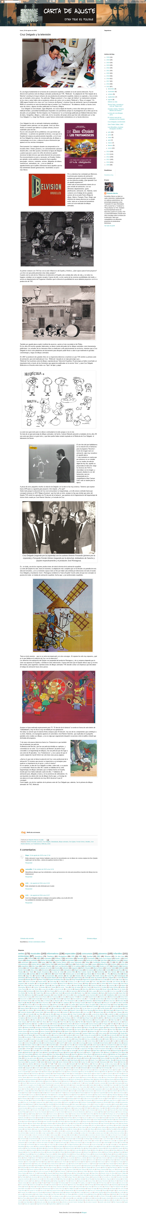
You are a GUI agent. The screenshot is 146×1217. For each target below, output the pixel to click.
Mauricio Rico (122, 1150)
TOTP (49, 1064)
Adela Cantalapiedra (92, 993)
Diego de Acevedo (112, 1035)
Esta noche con (24, 998)
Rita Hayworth (49, 1173)
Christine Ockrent (35, 1087)
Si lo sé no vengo (114, 991)
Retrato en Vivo (33, 1173)
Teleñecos (87, 1064)
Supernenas (82, 1181)
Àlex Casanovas (117, 1202)
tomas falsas (26, 1202)
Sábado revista (22, 1182)
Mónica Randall (67, 1020)
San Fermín (62, 1177)
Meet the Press (29, 1152)
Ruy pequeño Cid (33, 1062)
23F (125, 1067)
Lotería (34, 1050)
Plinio (57, 1169)
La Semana (36, 1048)
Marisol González (32, 1018)
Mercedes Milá (122, 1000)
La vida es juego (53, 1135)
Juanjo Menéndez (113, 1127)
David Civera (90, 1092)
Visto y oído (120, 1192)
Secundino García (121, 1177)
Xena (100, 1066)
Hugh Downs (66, 998)
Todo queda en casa (32, 1190)
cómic (83, 1198)
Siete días (123, 1062)
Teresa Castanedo (58, 1186)
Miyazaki (66, 1056)
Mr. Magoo (66, 1156)
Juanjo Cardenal (102, 1127)
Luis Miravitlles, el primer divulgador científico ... (115, 128)
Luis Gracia (87, 1016)
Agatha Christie (70, 1006)
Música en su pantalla (69, 1157)
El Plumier (62, 1098)
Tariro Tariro (43, 1184)
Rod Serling (77, 1173)
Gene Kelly (38, 1043)
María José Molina (54, 1054)
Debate (40, 1094)
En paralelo (117, 1104)
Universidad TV (49, 1192)
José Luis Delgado (84, 1125)
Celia (97, 1085)
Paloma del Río (75, 1163)
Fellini (106, 1108)
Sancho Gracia (103, 991)
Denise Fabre (47, 1094)
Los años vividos (87, 1140)
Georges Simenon (52, 1115)
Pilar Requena (114, 1167)
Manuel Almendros (87, 1000)
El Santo (78, 1098)
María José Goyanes (41, 1054)
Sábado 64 (114, 1181)
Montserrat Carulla (42, 1156)
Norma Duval (88, 1020)
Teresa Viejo (88, 1186)
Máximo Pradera (56, 1157)
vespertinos (24, 966)
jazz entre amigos (51, 1200)
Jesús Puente (22, 989)
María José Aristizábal (53, 1150)
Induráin (104, 1117)
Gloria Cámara (92, 1115)
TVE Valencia (112, 1182)
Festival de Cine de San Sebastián (37, 1112)
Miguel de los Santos (120, 989)
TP (54, 1064)
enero (110, 148)
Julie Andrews (102, 1046)
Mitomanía (21, 991)
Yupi (113, 1196)
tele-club (114, 1200)
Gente (61, 977)
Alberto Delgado (99, 1027)
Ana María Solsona (93, 1029)
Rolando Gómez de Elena (108, 1173)
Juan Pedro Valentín (81, 1127)
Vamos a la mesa (27, 1025)
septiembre (111, 97)
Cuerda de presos (89, 1090)
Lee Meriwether (111, 1136)
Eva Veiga (31, 1041)
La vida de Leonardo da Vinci (39, 1135)
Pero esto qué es (61, 991)
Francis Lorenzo (53, 1113)
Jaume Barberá (28, 1121)
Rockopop (69, 1173)
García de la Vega (91, 960)
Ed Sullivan (62, 981)
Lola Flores (116, 1138)
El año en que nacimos (120, 1098)
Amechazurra (34, 1073)
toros (33, 1202)
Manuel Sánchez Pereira (71, 1146)
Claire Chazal (96, 1087)
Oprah (70, 1161)
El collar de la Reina (36, 1100)
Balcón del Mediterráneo (77, 1079)
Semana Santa (56, 1023)
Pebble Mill (37, 1165)
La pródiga (75, 1133)
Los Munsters (56, 1000)
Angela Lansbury (48, 1075)
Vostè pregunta (29, 1194)
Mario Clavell (48, 1052)
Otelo (84, 1161)
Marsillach (42, 1018)
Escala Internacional (39, 1106)
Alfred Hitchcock (95, 1071)
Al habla (39, 1071)
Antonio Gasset (22, 1031)
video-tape (50, 1202)
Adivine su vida (112, 102)
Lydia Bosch (81, 1050)
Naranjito (123, 1157)
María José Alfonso (120, 1052)
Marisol (40, 1148)
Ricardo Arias (28, 1023)
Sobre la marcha (24, 1181)
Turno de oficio (34, 1066)
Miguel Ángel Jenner (47, 1154)
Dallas (38, 1092)
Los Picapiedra (65, 1140)
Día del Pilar (124, 1096)
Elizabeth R (31, 1104)
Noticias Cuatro (102, 1159)
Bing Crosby (58, 1081)
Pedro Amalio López (82, 964)
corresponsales (50, 976)
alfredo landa (108, 1066)
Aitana (116, 1069)
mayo (110, 137)
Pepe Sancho (122, 1058)
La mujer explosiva (46, 1133)
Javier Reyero (61, 1121)
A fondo (121, 979)
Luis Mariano (61, 1144)
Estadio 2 (107, 1039)
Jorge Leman (115, 1123)
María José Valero (65, 1150)
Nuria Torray (98, 1020)
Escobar (100, 1039)
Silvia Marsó (97, 1179)
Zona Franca (23, 1198)
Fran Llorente (106, 1041)
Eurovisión (91, 958)
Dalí (43, 1092)
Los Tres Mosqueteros (68, 1000)
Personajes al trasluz (51, 1167)
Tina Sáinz (31, 993)
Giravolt (73, 1115)
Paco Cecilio (110, 1161)
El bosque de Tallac (23, 1100)
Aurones (49, 1079)
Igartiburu (123, 987)
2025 (108, 60)
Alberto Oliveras (110, 1027)
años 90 (47, 1198)
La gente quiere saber (118, 1131)
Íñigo (50, 962)
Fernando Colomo (37, 1110)
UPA (110, 1190)
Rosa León (61, 1175)
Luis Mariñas (30, 983)
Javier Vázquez (117, 1012)
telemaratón (84, 1067)
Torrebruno (38, 976)
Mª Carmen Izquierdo (113, 1056)
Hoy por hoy (85, 1117)
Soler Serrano (112, 972)
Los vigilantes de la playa (59, 1142)
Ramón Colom (84, 1060)
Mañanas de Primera (116, 1054)
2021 (108, 70)
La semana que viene (100, 1133)
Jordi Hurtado (30, 968)
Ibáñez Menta (106, 981)
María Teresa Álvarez (86, 1054)
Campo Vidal (56, 995)
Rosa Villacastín (112, 1175)
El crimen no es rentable (59, 1100)
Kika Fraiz (111, 1129)
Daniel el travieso (50, 1092)
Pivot (40, 1060)
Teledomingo (114, 1184)
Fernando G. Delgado (50, 1110)
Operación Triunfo (61, 1161)
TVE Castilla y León (83, 1182)
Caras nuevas (103, 1031)
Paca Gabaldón (66, 1058)
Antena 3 (58, 958)
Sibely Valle (80, 1179)
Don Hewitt (56, 1010)
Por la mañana (76, 966)
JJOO (86, 977)
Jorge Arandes (95, 1123)
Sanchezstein (46, 1023)
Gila (68, 1115)
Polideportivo (89, 1021)
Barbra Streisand (100, 1079)
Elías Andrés (58, 1104)
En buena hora (97, 1104)
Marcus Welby (112, 1146)
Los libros (96, 1140)
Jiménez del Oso (123, 1121)
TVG (123, 962)
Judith (121, 1127)
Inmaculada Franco (113, 1117)
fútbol (31, 1200)
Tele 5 (83, 1184)
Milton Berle (67, 1154)
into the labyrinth (39, 1200)
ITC (92, 1012)
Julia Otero (103, 960)
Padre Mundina (77, 1058)
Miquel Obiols (48, 1056)
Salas (67, 979)
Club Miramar (27, 1089)
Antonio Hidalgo (121, 1075)
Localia (75, 1016)
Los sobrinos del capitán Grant (43, 1142)
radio (86, 1200)
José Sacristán (56, 1127)
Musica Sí (26, 1157)
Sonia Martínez (29, 1064)
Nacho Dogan (92, 1157)
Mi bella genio (78, 1152)
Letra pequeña (69, 1138)
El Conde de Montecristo (86, 1037)
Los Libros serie (43, 1140)
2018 (108, 78)
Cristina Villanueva (46, 1090)
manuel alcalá (53, 1025)
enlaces (124, 1198)
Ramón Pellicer (83, 1171)
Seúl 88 (55, 1179)
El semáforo (106, 1037)
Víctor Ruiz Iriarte (55, 1194)
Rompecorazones (39, 1175)
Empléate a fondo (86, 1104)
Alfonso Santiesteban (72, 1071)
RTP (54, 1171)
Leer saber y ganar (123, 1136)
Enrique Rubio (78, 1039)
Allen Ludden (122, 1071)
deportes (35, 962)
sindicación (101, 1200)
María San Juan (52, 1018)
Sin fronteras (116, 1179)
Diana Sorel (69, 1094)
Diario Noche (77, 1094)
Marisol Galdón (70, 1052)
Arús (118, 1077)
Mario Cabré (39, 1052)
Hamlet (39, 1117)
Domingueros (50, 1096)
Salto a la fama (52, 1177)
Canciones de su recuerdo (52, 1083)
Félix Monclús (99, 1113)
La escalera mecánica (55, 1048)
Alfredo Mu (104, 1071)
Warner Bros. (93, 1194)
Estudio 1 (118, 958)
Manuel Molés (59, 1146)
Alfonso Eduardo (81, 1006)
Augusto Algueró (24, 1008)
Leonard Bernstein (33, 1138)
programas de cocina (75, 1025)
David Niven (110, 1092)
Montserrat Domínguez (56, 1156)
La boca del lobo (83, 1131)
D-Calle (33, 1092)
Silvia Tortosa (28, 1004)
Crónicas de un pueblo (90, 1035)
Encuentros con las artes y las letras (62, 1039)
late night (69, 976)
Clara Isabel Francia (107, 1087)
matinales (47, 958)
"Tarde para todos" (117, 1067)
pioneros (102, 953)
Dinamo (20, 1096)
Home (112, 1043)
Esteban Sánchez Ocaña (49, 1108)
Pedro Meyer (42, 1021)
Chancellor (101, 995)
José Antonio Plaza (122, 998)
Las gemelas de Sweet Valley (87, 1136)
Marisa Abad (117, 974)
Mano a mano (30, 1146)
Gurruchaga (82, 1043)
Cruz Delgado (46, 841)
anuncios (39, 841)
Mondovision (124, 1154)
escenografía (43, 1025)
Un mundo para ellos (122, 1190)
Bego (27, 855)
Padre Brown (28, 1163)
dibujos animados (63, 841)
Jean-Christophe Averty (110, 1044)
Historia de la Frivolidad (100, 987)
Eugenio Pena (22, 1041)
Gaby (124, 1113)
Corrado (120, 1089)
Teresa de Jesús (98, 1186)
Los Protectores (76, 1140)
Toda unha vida (122, 1188)
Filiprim (102, 1112)
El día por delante (98, 1100)
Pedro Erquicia (51, 991)
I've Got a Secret (95, 1117)
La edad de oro (111, 1014)
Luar (80, 1016)
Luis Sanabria (63, 1050)
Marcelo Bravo (102, 1146)
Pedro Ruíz (63, 1021)
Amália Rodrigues (57, 1073)
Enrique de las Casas (122, 1010)
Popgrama (98, 1021)
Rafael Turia (90, 1002)
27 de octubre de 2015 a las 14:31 (43, 869)
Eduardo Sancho (92, 997)
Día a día (116, 1096)
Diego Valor (123, 1094)
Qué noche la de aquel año (43, 1171)
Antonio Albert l (87, 1075)
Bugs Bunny (75, 1081)
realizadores (67, 970)
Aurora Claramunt (46, 1031)
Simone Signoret (107, 1179)
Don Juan (41, 977)
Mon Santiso (21, 1020)
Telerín (79, 1064)
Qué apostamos (73, 991)
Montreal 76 (23, 1156)
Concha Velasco (61, 962)
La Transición (44, 1131)
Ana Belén (67, 1073)
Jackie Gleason (87, 1119)
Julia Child (65, 1129)
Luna (78, 1000)
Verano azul (49, 993)
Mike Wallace (58, 1154)
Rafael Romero (73, 1171)
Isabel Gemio (78, 977)
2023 (108, 65)
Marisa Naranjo (95, 989)
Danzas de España (70, 1092)
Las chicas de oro (65, 1016)
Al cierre (122, 1069)
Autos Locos (56, 1079)
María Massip (65, 1054)
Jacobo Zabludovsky (98, 1119)
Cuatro (72, 1090)
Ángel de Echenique (104, 1067)
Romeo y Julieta (29, 1175)
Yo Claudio (83, 1196)
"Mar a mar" (102, 1025)
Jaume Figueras (96, 1044)
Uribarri (125, 960)
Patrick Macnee (40, 991)
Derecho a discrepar (58, 1094)
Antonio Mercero (36, 964)
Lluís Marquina (96, 1138)
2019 (108, 76)
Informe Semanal (45, 960)
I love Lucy (86, 1012)
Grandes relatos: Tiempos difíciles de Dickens (116, 109)
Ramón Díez (106, 1021)
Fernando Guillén (85, 981)
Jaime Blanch (109, 1119)
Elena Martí (23, 1104)
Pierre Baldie (87, 1167)
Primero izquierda (101, 1169)
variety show (124, 964)
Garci (119, 1041)
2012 (108, 157)
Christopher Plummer (57, 1087)
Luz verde (119, 1144)
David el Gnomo (120, 1092)
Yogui (89, 1196)
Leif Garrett (23, 1138)
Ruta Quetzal (22, 1062)
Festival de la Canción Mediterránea (76, 1112)
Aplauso (123, 985)
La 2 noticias (46, 1000)
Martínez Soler (99, 1052)
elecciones (45, 970)
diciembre (111, 89)
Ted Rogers (104, 1023)
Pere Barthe (31, 1167)
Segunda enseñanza (23, 1179)
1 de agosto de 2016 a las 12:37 (40, 895)
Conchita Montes (87, 1089)
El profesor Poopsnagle (87, 1102)
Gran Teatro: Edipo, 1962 (115, 124)
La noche (55, 1133)
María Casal (109, 1052)
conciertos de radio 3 (57, 1198)
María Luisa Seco (110, 1000)
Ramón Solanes (94, 1171)
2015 (108, 86)
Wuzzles (114, 1194)
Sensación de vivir (36, 1179)
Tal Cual (123, 991)
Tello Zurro (95, 1064)
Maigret (89, 1050)
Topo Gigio (123, 1064)
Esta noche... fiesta (63, 987)
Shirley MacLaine (63, 1179)
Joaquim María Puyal (26, 1046)
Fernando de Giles (102, 1110)
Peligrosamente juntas (89, 1165)
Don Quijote (72, 841)
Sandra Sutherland (64, 1062)
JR (61, 1119)
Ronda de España (51, 1175)
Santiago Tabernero (72, 1177)
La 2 (24, 1131)
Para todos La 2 (85, 1163)
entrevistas (23, 956)
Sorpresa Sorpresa (93, 1023)
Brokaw (44, 1008)
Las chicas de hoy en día (117, 1135)
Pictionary (78, 1167)
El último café (113, 1102)
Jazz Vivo (77, 1121)
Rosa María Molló (81, 1175)
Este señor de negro (35, 1108)
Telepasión (86, 985)
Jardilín (88, 1044)
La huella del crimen (33, 1133)
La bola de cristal (58, 972)
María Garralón (33, 1150)
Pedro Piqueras (24, 985)
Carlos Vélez (122, 1031)
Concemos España (61, 1089)
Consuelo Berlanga (117, 1008)
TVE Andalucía (62, 1182)
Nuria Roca (57, 1058)
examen (20, 1200)
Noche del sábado (82, 1159)
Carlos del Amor (22, 1033)
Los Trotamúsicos (36, 843)
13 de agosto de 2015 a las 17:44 (40, 855)
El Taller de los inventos (89, 1098)
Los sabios (30, 1142)
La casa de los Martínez (98, 1014)
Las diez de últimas (31, 1136)
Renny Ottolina (22, 1173)
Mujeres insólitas (89, 1156)
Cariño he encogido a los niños (31, 1085)
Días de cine (62, 1037)
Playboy (52, 1169)
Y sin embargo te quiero (57, 1196)
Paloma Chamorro (113, 983)
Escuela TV (50, 1106)
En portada (125, 1104)
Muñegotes (102, 1056)
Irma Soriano (42, 1044)
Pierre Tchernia (97, 1167)
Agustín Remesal (55, 1027)
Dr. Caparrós (66, 1096)
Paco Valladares (64, 1002)
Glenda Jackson (82, 1115)
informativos (53, 953)
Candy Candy (88, 1083)
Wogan (108, 1194)
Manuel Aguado (117, 1050)
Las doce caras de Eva (45, 1136)
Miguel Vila (21, 1002)
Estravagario (61, 1108)
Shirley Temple (113, 1062)
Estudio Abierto (51, 977)
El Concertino (37, 1098)
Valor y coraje (80, 1192)
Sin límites (125, 1179)
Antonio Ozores (33, 1077)
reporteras (45, 1006)
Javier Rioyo (70, 1121)
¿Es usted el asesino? (92, 1202)
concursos (87, 953)
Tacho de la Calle (123, 1182)
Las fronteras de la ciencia (70, 1136)
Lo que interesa (106, 1138)
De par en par (32, 1094)
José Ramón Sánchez (44, 1127)
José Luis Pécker (33, 989)
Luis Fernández (30, 1144)
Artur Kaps (35, 966)
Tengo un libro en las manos (109, 1064)
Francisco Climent (64, 1113)
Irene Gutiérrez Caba (79, 998)
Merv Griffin (76, 1018)
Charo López (112, 1085)
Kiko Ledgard (109, 977)
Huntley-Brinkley (113, 987)
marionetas (60, 1067)
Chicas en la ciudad (23, 1087)
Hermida (80, 958)
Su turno (37, 1004)
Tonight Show (39, 993)
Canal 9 (25, 1083)
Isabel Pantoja (34, 1119)
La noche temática (65, 1133)
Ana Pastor (104, 1029)
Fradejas (33, 1113)
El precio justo (103, 997)
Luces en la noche (97, 1142)
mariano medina (50, 1067)
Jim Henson (98, 974)
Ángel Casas (79, 970)
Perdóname (23, 1167)
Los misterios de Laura (108, 1140)
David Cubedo (51, 987)
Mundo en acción (99, 1156)
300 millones (112, 979)
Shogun (73, 1179)
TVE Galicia (93, 1182)
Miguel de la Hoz (35, 1154)
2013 (108, 154)
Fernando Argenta (123, 1108)
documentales (69, 960)
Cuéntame (39, 1010)
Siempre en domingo (80, 1023)
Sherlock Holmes (67, 1023)
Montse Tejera (32, 1156)
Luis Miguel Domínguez (73, 1144)
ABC (38, 958)
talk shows (41, 974)
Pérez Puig (42, 979)
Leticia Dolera (59, 1138)
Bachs (29, 987)
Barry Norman (110, 1079)
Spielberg (48, 1181)
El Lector (98, 1037)
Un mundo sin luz (24, 1192)
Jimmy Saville (113, 1121)
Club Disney (76, 1008)
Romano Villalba (121, 1173)
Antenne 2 (68, 1075)
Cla (90, 1087)
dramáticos (39, 956)
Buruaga (38, 995)
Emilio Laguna (75, 1104)
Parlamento (95, 1058)
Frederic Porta (90, 1113)
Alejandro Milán (121, 1027)
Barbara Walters (42, 981)
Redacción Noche (121, 1060)
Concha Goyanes (58, 1035)
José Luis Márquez (96, 1125)
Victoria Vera (53, 1066)
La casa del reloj (45, 989)
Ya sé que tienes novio (72, 1196)
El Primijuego (70, 1098)
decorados (69, 958)
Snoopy (20, 1064)
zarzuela (57, 1202)
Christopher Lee (46, 1087)
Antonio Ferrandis (31, 841)
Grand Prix (62, 1043)
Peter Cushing (63, 1167)
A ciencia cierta (54, 1069)
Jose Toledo (47, 1046)
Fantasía (38, 1041)
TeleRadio (98, 1184)
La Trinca (52, 1131)
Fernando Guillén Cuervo (65, 1110)
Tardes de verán (34, 1184)
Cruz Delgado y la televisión (116, 122)
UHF (117, 1023)
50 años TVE (35, 1069)
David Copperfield (100, 1092)
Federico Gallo (49, 964)
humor (43, 962)
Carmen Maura (34, 1033)
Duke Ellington (103, 1096)
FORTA (86, 1108)
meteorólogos (22, 974)
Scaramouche (95, 1177)
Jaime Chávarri (119, 1119)
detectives (97, 1198)
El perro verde (67, 1102)
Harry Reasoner (47, 1117)
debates (21, 958)
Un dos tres (119, 956)
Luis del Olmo (96, 1016)
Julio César (82, 1129)
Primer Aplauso (82, 1169)
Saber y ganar (93, 991)
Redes (124, 1171)
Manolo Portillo (107, 1050)
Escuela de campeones (61, 1106)
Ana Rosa (112, 1029)
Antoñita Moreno (43, 1077)
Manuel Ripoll (117, 1016)
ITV (111, 962)
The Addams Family (118, 1186)
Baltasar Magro (90, 1079)
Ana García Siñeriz (79, 1029)
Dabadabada (54, 841)
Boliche (85, 1031)
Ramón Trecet (95, 1060)
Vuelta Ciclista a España (41, 1194)
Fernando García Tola (63, 1041)
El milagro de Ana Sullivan (55, 1102)
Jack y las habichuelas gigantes (72, 1119)
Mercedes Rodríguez (65, 1018)
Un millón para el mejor (104, 1004)
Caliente (119, 1081)
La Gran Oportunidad (33, 1131)
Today (87, 962)
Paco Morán (102, 983)
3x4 (118, 985)
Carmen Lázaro (76, 1085)
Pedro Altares (33, 1021)
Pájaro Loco (111, 1169)
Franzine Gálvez (39, 1012)
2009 (108, 165)
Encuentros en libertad (26, 1106)
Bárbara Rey (93, 1031)
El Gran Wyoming (88, 1010)
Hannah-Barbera (104, 1043)
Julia (59, 1129)
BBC (98, 956)
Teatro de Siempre (63, 1184)
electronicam (116, 1198)
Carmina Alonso (58, 1008)
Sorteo (33, 1181)
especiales (70, 953)
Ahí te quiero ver (67, 1027)
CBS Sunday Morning (87, 1081)
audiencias (40, 1198)
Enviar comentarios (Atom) (37, 942)
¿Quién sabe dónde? (105, 1202)
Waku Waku (93, 1066)
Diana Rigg (53, 981)
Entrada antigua (92, 938)
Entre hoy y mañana (89, 1039)
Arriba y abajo (98, 1077)
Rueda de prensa (32, 1177)
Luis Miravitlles (41, 983)
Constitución (69, 1035)
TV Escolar (53, 1182)
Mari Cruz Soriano (52, 983)
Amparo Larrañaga (46, 1073)
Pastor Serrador (110, 1163)
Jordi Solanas (38, 1046)
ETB (30, 1098)
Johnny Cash (67, 1123)
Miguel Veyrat (25, 1154)
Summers (114, 964)
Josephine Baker (39, 1125)
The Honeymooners (45, 1188)
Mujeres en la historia (76, 1156)
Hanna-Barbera (76, 1012)
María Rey (75, 1054)
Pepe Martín (112, 1058)
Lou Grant (87, 1142)
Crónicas (55, 1090)
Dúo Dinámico (23, 1098)
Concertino (48, 1035)
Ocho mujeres (29, 1161)
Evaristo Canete (78, 1108)
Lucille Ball (106, 1142)
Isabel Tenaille (46, 966)
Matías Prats (104, 964)
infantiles (87, 841)
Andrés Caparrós (37, 1075)
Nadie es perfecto (114, 1157)
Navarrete (94, 983)
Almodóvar (21, 1073)
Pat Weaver (119, 1163)
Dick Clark (101, 1035)
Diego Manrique (114, 1094)
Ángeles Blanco (53, 1203)
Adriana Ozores (108, 1069)
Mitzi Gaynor (57, 1056)
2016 (108, 84)
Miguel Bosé (119, 1152)
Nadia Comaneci (102, 1157)
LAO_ (27, 883)
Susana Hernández (103, 1181)
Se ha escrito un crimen (108, 1177)
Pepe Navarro (35, 985)
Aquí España (76, 1077)
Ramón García (22, 970)
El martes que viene (40, 1102)
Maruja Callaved (106, 989)
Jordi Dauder (85, 1123)
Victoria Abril (43, 1066)
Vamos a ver (89, 1192)
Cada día (102, 1081)
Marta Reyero (59, 1148)
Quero (66, 1060)
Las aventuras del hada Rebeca (49, 1016)
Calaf (49, 1008)
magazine (75, 968)
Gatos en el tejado (30, 1115)
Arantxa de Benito (87, 1077)
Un (114, 1190)
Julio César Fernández (76, 1014)
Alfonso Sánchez (23, 1029)
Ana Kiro (115, 1006)
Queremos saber (121, 1169)
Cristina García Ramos (40, 997)
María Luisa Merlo (77, 1150)
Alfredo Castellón (93, 1006)
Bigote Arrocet (49, 1081)
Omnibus (52, 1161)
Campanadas (47, 995)
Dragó (95, 1096)
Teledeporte (106, 1184)
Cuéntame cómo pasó (102, 1090)
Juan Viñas (39, 1014)
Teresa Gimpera (69, 1186)
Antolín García (99, 976)
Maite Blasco (96, 1050)
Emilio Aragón (109, 1010)
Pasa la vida (103, 1058)
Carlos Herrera (66, 995)
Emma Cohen (124, 997)
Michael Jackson (97, 1152)
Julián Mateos (91, 1129)
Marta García (80, 1052)
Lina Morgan (86, 1138)
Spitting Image (57, 1181)
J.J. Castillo (90, 998)
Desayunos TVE (72, 997)
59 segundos (44, 1069)
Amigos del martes (106, 1006)
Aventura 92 (65, 1079)
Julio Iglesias (111, 1046)
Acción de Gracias (87, 1069)
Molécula (44, 843)
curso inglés (77, 1198)
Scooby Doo (84, 1062)
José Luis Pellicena (108, 1125)
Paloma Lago (65, 1163)
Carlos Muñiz (66, 1085)
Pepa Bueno (72, 1021)
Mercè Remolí (61, 1152)
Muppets (119, 1156)
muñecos (68, 1067)
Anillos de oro (122, 1029)
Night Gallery (32, 1159)
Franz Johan (96, 981)
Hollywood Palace (68, 1117)
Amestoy (78, 976)
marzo (110, 143)
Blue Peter (78, 1031)
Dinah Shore (122, 1035)
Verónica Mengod (110, 1192)
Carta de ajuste (75, 1033)
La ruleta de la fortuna (86, 1133)
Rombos (20, 1175)
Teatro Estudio (52, 1184)
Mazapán (20, 1152)
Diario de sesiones (88, 1094)
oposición (72, 1200)
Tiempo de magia (92, 1188)
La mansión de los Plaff (70, 1048)
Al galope (32, 1071)
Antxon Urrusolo (55, 1077)
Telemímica (123, 1184)
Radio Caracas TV (62, 1171)
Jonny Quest (76, 1123)
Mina (97, 1018)
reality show (93, 1200)
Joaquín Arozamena (42, 972)
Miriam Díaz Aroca (43, 1002)
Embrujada (67, 1104)
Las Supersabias (81, 1135)
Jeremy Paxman (87, 1121)
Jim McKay (96, 1121)
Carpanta (84, 1085)
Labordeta (72, 1135)
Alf (55, 1071)
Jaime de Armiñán (96, 977)
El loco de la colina (28, 1102)
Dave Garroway (53, 997)
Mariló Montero (29, 1052)
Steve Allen (77, 985)
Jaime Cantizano (79, 1044)
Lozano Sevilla (43, 1050)
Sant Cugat (55, 985)
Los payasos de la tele (45, 968)
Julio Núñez (120, 1046)
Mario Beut (86, 989)
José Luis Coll (73, 1125)
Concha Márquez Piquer (74, 1089)
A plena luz (63, 1069)
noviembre (111, 91)
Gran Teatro (29, 972)
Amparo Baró (122, 993)
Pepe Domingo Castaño (78, 1002)
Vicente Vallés (117, 1004)
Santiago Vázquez (85, 1177)
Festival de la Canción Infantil (56, 1112)
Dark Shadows (81, 1092)
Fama (91, 1108)
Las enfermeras (57, 1136)
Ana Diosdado (68, 1029)
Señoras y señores (65, 985)
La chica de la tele (58, 989)
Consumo (107, 1089)
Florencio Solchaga (123, 1112)
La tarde (26, 1016)
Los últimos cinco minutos (75, 1142)
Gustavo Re (66, 1012)
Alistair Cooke (113, 1071)
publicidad (80, 1200)
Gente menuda (42, 1115)
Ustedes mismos (59, 1192)
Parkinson (86, 1058)
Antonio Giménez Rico (109, 1075)
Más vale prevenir (56, 1020)
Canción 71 (79, 1083)
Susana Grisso (92, 1181)
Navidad (90, 956)
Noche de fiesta (70, 1159)
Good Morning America (50, 1043)
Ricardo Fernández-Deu (55, 979)
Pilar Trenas (123, 1167)
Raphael (99, 1002)
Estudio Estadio (35, 998)
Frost (114, 1041)
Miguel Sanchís (37, 1056)
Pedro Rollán (45, 1165)
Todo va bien (43, 1190)
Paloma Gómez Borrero (53, 1163)
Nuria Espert (111, 1159)
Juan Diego (37, 1000)
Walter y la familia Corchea (81, 1194)
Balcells (60, 1031)
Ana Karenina (109, 1073)
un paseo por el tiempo (90, 1025)
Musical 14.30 (35, 1157)
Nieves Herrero (78, 1020)
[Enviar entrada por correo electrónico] (47, 839)
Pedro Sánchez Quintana (74, 1165)
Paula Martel (28, 1165)
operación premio (69, 993)
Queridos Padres (22, 1171)
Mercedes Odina (51, 1152)
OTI (52, 1002)
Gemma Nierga (29, 1043)
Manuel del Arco (84, 1146)
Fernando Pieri (78, 1110)
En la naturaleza (107, 1104)
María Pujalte (87, 1150)
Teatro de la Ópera (75, 1184)
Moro (28, 1020)
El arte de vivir (101, 1098)
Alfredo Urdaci (34, 1029)
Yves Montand (120, 1196)
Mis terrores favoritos (98, 1154)
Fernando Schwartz (90, 1110)
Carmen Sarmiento (90, 995)
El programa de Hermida (101, 1102)
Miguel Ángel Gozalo (88, 1018)
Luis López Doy (51, 1144)
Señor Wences (47, 1179)
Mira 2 (102, 1018)
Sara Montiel (74, 1062)
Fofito (21, 1113)
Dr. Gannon (75, 1096)
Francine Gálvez (42, 1113)
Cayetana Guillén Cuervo (89, 1033)
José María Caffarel (121, 1125)
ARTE (69, 1069)
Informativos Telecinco (31, 1044)
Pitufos (25, 1169)
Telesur (20, 1186)
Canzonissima (118, 1083)
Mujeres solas (82, 1056)
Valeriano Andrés (70, 1192)
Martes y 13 (89, 1052)
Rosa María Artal (70, 1175)
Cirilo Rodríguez (113, 1033)
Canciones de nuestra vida (36, 1083)
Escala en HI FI (105, 966)
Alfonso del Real (84, 1071)
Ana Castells (75, 1073)
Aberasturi (61, 1006)
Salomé (42, 1062)
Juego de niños (49, 1014)
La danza (107, 1131)
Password (100, 1163)
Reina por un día (108, 1002)
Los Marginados (54, 1140)
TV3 (65, 1004)
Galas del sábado (76, 987)
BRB (54, 1031)
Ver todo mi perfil (109, 226)
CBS (72, 956)
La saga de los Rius (85, 1048)
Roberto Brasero (59, 1173)
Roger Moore (95, 1173)
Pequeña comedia (123, 1165)
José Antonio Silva (118, 981)
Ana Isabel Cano (98, 1073)
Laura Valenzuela (76, 962)
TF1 (43, 1182)
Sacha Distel (43, 1177)
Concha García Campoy (25, 997)
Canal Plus (110, 976)
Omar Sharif (38, 1161)
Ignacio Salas (99, 1012)
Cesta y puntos (102, 1033)
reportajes (32, 974)
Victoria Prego (95, 985)
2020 (108, 73)
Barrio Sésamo (85, 968)
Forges (27, 1113)
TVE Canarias (72, 1182)
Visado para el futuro (82, 1066)
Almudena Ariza (111, 993)
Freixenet (58, 998)
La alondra (60, 1131)
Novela (57, 968)
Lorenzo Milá (71, 972)
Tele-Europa (90, 1184)
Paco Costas (119, 1161)
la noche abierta (39, 1067)
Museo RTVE (92, 1056)
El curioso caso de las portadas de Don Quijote (116, 118)
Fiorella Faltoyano (110, 1112)
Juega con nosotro (39, 1129)
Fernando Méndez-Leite (78, 1041)
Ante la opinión (59, 1075)
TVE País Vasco (103, 1182)
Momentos (116, 1154)
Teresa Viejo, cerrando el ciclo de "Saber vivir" (115, 105)
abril (109, 140)
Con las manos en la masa (89, 1008)
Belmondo (125, 1079)
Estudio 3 (69, 1108)
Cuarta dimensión (64, 1090)
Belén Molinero (31, 1081)
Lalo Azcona (34, 1016)
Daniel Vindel (58, 974)
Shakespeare (103, 1062)
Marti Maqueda (99, 1000)
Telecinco (122, 972)
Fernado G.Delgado (48, 1041)
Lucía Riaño (123, 1142)
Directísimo (21, 977)
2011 (108, 159)
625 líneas (53, 1006)
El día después (88, 1100)
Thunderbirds (81, 1188)
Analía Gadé (27, 1075)
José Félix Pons (63, 1125)
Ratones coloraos (115, 1171)
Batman (118, 1079)
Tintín (111, 1023)
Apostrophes (21, 987)
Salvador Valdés (51, 1062)
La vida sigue (63, 1135)
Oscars (106, 1020)
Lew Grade (78, 1138)
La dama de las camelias (96, 1131)
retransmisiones (23, 964)
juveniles (125, 1004)
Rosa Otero (103, 1175)
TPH (47, 1182)
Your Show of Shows (104, 1196)
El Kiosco (55, 1098)
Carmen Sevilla (44, 1033)
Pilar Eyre (105, 1167)
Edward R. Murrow (75, 1010)
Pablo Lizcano (101, 1161)
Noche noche (92, 1159)
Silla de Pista (88, 1179)
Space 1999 (40, 1181)
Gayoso (48, 1012)
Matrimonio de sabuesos (101, 1054)
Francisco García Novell (77, 1113)
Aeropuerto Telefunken (42, 1027)
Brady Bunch (66, 1081)
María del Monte (105, 1150)
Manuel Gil (50, 1146)
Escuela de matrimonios (76, 1106)
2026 (108, 57)
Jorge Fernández (105, 1123)
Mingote (34, 1002)
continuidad (68, 1198)
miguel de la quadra (89, 979)
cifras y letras (34, 970)
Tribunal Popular (22, 1066)
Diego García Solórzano (101, 1094)
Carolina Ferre (55, 1033)
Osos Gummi (77, 1161)
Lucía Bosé (114, 1142)
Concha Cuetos (121, 995)
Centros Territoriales (39, 987)
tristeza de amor (41, 1202)
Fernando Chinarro (25, 1110)
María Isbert (42, 1150)
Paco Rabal (122, 1020)
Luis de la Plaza (95, 1144)
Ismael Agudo (55, 1119)
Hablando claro (22, 1117)
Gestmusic (62, 1115)
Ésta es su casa (63, 1203)
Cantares (110, 1083)
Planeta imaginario (34, 1169)
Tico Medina (21, 993)
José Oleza (33, 1127)
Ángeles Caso (81, 993)
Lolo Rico (123, 1138)
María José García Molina (25, 1054)
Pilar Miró (80, 1021)
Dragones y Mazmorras (86, 1096)
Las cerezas (115, 1048)
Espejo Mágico (96, 1106)
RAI (117, 962)
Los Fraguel (124, 1048)
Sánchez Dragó (40, 1064)
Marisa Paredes (58, 1052)
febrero (110, 145)
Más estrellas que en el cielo (41, 1020)
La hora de (69, 989)
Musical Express (45, 1157)
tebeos (108, 1200)
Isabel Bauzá (61, 964)
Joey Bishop (58, 1123)
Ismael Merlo (52, 1044)
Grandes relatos (71, 1043)
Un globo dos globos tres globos (87, 1004)
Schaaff (20, 1004)
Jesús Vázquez (123, 1044)
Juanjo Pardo (92, 1046)
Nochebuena (29, 991)
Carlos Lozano (57, 1085)
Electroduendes (123, 1102)
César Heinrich (113, 1090)
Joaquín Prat (58, 960)
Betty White (21, 995)
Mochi (124, 1018)
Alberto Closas (88, 1027)
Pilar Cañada (45, 985)
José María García (23, 1127)
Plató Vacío (44, 1169)
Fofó (99, 1041)
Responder (28, 863)
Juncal (87, 1014)
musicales (35, 953)
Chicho (30, 958)
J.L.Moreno (61, 1044)
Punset (46, 1060)
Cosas (126, 1089)
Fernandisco (113, 1108)
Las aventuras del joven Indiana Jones (98, 1135)
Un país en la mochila (37, 1192)
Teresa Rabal (79, 1186)
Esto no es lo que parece (119, 1039)
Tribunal (104, 1190)
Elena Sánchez (99, 1010)
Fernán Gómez (80, 841)
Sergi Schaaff (76, 979)
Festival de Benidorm (26, 1012)
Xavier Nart (37, 1196)
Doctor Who (31, 977)
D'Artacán (26, 1092)
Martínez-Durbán (69, 1148)
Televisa (26, 1186)
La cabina (44, 1048)
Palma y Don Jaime (39, 1163)
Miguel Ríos (27, 1056)
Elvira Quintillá (49, 1104)
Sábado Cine (122, 1181)
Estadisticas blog (108, 175)
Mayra (71, 964)
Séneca (30, 1182)
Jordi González (29, 1014)
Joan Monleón (24, 1123)
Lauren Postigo (101, 1136)
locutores (22, 1006)
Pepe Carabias (112, 1165)
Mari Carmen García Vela (86, 972)
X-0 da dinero (122, 1194)
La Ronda (27, 1048)
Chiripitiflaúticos (110, 995)
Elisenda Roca (117, 970)
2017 (108, 81)
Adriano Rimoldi (29, 1027)
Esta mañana (122, 1106)
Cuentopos (79, 1090)
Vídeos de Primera (67, 1194)
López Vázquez (107, 1016)
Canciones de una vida (68, 1083)
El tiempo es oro (72, 981)
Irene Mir (108, 1012)
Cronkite (108, 970)
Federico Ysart (99, 1108)
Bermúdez (40, 1081)
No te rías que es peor (30, 1058)
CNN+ (96, 1081)
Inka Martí (68, 977)
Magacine (77, 989)
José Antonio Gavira (51, 1125)
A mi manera (90, 970)
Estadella (116, 966)
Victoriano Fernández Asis (66, 1066)
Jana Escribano (99, 998)
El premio (75, 1102)
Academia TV (76, 1069)
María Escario (64, 983)
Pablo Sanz (114, 1020)
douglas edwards (106, 1198)
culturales (66, 968)
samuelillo (28, 869)
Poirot (62, 1169)
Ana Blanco (99, 970)
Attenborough (124, 1006)
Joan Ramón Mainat (35, 1123)
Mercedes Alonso (39, 1152)
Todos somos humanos (55, 1190)
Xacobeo (20, 1196)
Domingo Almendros (41, 1037)
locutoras (80, 960)
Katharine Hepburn (102, 1129)
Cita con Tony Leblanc (81, 1087)
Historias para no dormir (73, 974)
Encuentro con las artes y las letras (39, 1039)
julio (109, 132)
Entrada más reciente (27, 938)
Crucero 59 (78, 1035)
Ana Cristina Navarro (86, 1073)
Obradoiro (20, 1161)
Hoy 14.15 (77, 1117)
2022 (108, 68)
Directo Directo (28, 1096)
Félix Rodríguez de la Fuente (113, 1113)
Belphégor (22, 1081)
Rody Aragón (85, 1173)
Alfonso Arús (61, 1071)
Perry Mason (40, 1167)
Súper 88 (37, 1182)
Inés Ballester (124, 1117)
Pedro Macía (124, 983)
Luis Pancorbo (85, 1144)
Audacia (42, 1079)
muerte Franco (64, 1200)
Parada (94, 1163)
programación (56, 970)
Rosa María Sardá (120, 1002)
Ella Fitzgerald (40, 1104)
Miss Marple (108, 1154)
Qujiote (31, 1171)
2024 (108, 62)
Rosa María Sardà (93, 1175)
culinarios (60, 976)
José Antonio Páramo (26, 1000)
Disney (20, 1037)
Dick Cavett (82, 997)
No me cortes (41, 1159)
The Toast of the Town (59, 1188)
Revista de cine (117, 1021)
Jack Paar (69, 1044)
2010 (108, 162)
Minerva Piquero (76, 1154)
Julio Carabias (73, 1129)
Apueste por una (65, 1077)
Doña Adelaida (53, 1037)
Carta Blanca (65, 1033)
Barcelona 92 (35, 1008)
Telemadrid (72, 1064)
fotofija (26, 1200)
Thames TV (108, 1186)
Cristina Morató (35, 1090)
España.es (87, 1106)
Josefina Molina (57, 1046)
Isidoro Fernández (44, 1119)
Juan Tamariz (92, 1127)
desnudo (89, 1198)
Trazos (86, 1190)
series (49, 843)
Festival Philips (22, 1112)
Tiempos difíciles (103, 1188)
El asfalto (109, 1098)
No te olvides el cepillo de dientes (55, 1159)
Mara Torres (94, 1146)
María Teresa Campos (76, 983)
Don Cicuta (47, 1010)
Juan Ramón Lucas (69, 1046)
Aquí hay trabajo (33, 1031)
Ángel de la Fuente (41, 1203)
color (36, 1025)
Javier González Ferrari (49, 1121)
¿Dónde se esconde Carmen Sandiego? (72, 1202)
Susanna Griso (46, 1004)
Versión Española (99, 1192)
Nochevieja (100, 972)
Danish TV (60, 1092)
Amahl (27, 1073)
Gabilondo (121, 968)
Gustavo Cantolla (92, 1043)
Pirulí (19, 1169)
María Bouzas (109, 1148)
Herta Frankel (87, 987)
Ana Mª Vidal (118, 1073)
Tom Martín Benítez (68, 1190)
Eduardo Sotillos (72, 1037)
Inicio (60, 938)
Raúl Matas (83, 991)
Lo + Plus (107, 974)
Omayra (46, 1161)
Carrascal (67, 1008)
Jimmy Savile (104, 1121)
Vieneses (104, 985)
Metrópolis (69, 1152)
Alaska (103, 993)
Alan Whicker (78, 1027)
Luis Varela (72, 1050)
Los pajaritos (120, 1140)
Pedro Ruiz (53, 1165)
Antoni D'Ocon (77, 1075)
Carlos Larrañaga (78, 995)
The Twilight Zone (71, 1188)
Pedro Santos (62, 1165)
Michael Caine (87, 1152)
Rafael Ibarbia (74, 1060)
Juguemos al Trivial (51, 1129)
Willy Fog (101, 1194)
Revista (41, 1173)
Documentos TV (28, 1037)
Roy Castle (23, 1177)
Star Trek (65, 1181)
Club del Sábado (27, 1035)
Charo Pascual (122, 1085)
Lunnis (112, 1144)
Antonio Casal (97, 1075)
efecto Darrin (117, 1066)
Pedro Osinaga (53, 1021)
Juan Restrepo (82, 1046)
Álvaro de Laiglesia (29, 1203)
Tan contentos (23, 1184)
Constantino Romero (99, 962)
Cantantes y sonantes (100, 1083)
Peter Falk (71, 1167)
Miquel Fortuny (86, 1154)
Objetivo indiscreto (121, 1159)
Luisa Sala (105, 1144)
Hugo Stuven (87, 974)
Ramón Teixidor (104, 1171)
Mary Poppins (89, 1148)
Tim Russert (113, 1188)
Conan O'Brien (39, 1035)
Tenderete (39, 1186)
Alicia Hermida (45, 1029)
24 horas (20, 1069)
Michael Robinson (108, 1152)
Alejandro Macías (112, 193)
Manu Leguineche (41, 1146)
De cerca (63, 997)
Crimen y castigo (24, 1090)
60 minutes (111, 1025)
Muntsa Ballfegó (111, 1156)
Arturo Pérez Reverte (109, 1077)
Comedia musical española (47, 1089)
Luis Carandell (53, 1050)
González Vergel (102, 1115)
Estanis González (22, 1108)
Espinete (114, 1106)
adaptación (32, 1198)
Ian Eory (119, 1043)
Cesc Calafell (103, 1085)
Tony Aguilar (79, 1190)
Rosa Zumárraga (123, 1175)
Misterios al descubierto (113, 1018)
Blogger (84, 1212)
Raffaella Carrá (115, 960)
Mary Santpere (99, 1148)
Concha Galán (110, 968)
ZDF (127, 1196)
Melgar (87, 983)
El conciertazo (47, 1100)
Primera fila (91, 1169)
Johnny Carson (110, 998)
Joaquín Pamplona (48, 1123)
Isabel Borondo (24, 1119)
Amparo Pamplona (56, 1029)
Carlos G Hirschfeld (46, 1085)
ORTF (34, 979)
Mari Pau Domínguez (31, 1148)
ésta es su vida (102, 979)
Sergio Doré (93, 1062)
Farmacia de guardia (47, 998)
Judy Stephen (28, 1129)
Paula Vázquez (22, 1021)
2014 (108, 151)
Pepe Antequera (101, 1165)
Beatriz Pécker (69, 1031)
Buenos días (30, 995)
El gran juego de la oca (112, 1100)
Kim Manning (119, 1129)
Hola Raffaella (57, 1117)
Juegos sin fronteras (62, 1014)
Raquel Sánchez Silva (107, 1060)
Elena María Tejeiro (117, 1037)
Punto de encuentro (56, 1060)
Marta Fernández (49, 1148)
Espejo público (106, 1106)
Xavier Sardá (58, 993)
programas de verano (34, 1006)
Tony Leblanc (72, 1004)
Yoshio (94, 1196)
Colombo (35, 1089)
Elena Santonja (114, 997)
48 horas (27, 1069)
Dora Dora (58, 1096)
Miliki (28, 1002)
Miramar (108, 956)
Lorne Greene (22, 1140)
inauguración (29, 1067)
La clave (118, 977)
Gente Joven (56, 1012)
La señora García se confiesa (116, 1133)
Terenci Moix (47, 1186)
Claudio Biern (118, 1087)
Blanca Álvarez (98, 968)
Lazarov (94, 964)
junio (109, 135)
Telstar (32, 1186)
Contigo (114, 1089)
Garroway (20, 1115)
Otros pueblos (91, 1161)
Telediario (50, 956)
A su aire (119, 1025)
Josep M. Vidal (29, 1125)
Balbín (50, 974)
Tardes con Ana (62, 1064)
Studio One (73, 1181)
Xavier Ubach (45, 1196)
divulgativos (62, 956)
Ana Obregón (88, 976)
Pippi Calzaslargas (31, 1060)
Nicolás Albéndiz (22, 1159)
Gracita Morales (113, 1115)
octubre (110, 94)
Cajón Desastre (111, 1081)
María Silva (96, 1150)
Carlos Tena (113, 1031)
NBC (80, 956)
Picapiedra (21, 1060)
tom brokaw (93, 1067)
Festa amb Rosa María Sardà (118, 1110)
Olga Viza (29, 976)
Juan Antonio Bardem (67, 1127)
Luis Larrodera (41, 1144)
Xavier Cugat (28, 1196)
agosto (110, 99)
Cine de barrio (69, 1087)
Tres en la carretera (95, 1190)
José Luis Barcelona (61, 966)
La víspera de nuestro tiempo (101, 1048)
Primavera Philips (71, 1169)
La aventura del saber (71, 1131)
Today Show (21, 1190)
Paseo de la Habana (105, 958)
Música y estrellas (81, 1157)
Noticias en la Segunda (45, 1058)
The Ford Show (34, 1188)
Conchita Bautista (105, 1008)
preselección (63, 1025)
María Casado (119, 1148)
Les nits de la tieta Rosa (46, 1138)
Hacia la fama (32, 1117)
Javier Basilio (37, 1121)
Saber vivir (37, 1023)
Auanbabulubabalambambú (30, 1079)
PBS (57, 1002)
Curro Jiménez (29, 1010)
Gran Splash (122, 1115)
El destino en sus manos (74, 1100)
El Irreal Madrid (47, 1098)
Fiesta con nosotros (93, 1112)
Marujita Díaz (80, 1148)
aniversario (24, 962)
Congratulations (98, 1089)
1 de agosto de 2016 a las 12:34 (40, 883)
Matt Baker (114, 1150)
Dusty (110, 1096)
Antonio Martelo (22, 1077)
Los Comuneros (32, 1140)
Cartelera (91, 1085)
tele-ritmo (75, 1067)
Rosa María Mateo (90, 966)
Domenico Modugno (39, 1096)
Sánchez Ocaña (56, 1004)
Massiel (28, 979)
